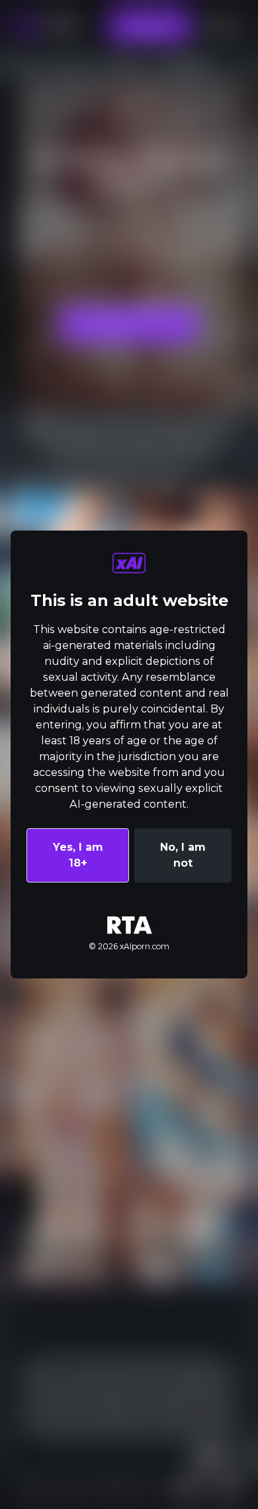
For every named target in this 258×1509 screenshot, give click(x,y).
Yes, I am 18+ (78, 855)
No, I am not (183, 855)
